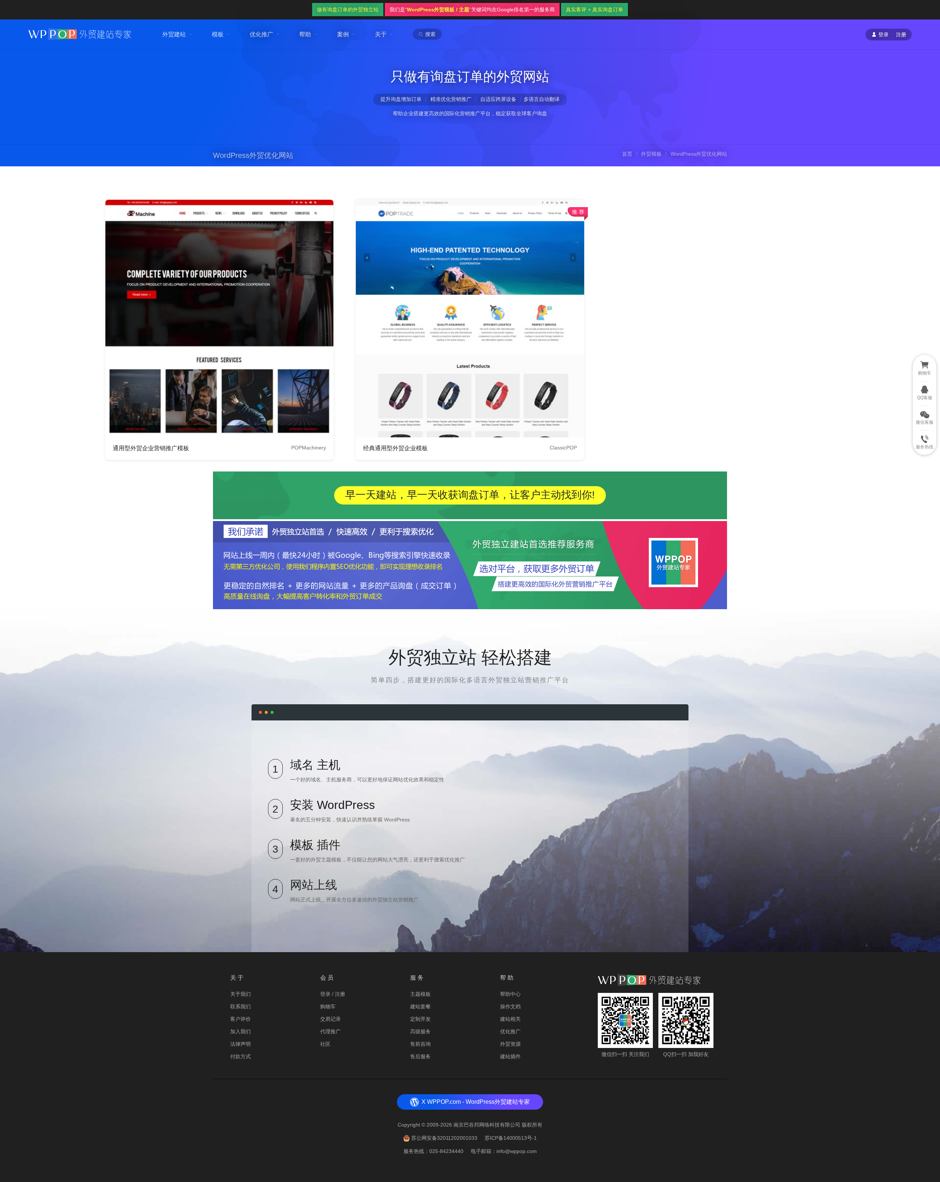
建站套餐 (420, 1006)
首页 (627, 154)
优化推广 (261, 34)
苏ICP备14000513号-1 (511, 1138)
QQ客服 (924, 397)
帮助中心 (510, 994)
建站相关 (510, 1019)
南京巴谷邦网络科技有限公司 (486, 1125)
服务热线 (924, 446)
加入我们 (240, 1031)
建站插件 (510, 1056)
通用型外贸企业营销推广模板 (151, 448)
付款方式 (240, 1056)
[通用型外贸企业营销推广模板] (219, 318)
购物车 (328, 1006)
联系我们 (240, 1006)
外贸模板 (651, 154)
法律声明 (240, 1044)
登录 (325, 994)
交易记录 (330, 1019)
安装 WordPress (332, 805)
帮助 (305, 34)
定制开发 (420, 1019)
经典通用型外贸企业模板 (395, 448)
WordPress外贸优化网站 (253, 155)
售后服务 (420, 1056)
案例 (343, 34)
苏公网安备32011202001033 (444, 1138)
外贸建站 (174, 34)
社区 (325, 1044)
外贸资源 (510, 1044)
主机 (328, 764)
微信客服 (924, 422)
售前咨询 (420, 1044)
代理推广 (330, 1031)
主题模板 (420, 994)
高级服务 (420, 1031)
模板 (218, 34)
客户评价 (240, 1019)
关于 (381, 34)
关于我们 (240, 994)
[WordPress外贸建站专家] (79, 33)
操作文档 (510, 1006)
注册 (901, 34)
